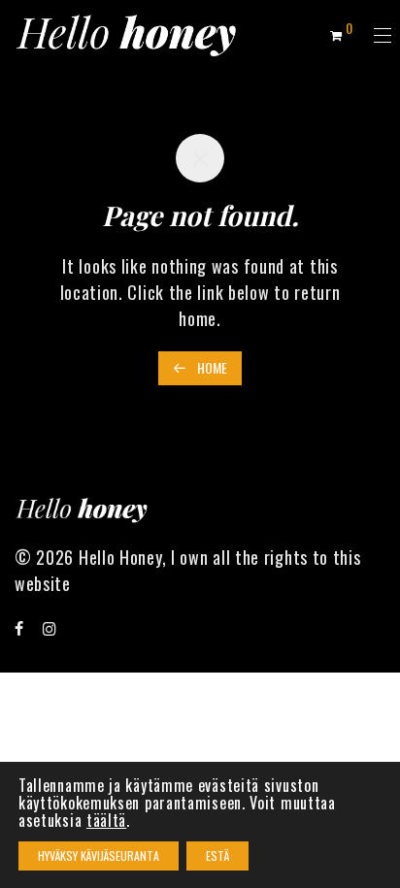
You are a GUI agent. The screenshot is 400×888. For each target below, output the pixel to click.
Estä (217, 855)
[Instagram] (50, 626)
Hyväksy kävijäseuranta (98, 855)
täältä (106, 820)
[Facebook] (19, 626)
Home (210, 367)
